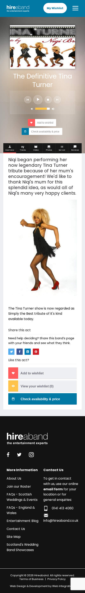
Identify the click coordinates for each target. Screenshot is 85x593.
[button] (27, 99)
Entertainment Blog (22, 520)
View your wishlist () (36, 386)
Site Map (14, 536)
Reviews (75, 150)
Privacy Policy (56, 579)
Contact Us (16, 528)
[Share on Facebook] (20, 352)
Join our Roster (19, 486)
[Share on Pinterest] (36, 352)
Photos (49, 150)
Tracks (23, 150)
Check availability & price (45, 131)
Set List (62, 150)
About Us (14, 478)
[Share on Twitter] (11, 352)
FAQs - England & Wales (21, 510)
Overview (9, 150)
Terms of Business (31, 579)
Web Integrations (63, 586)
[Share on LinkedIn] (28, 352)
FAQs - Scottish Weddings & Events (22, 497)
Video (36, 150)
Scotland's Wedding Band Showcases (22, 547)
